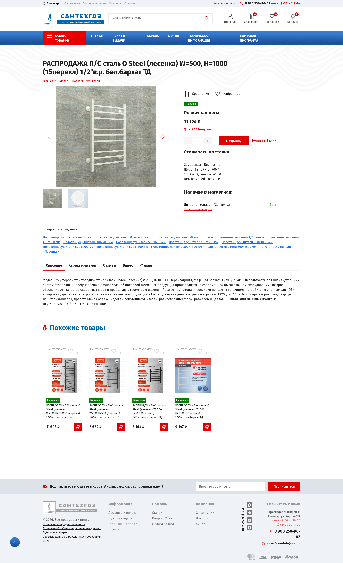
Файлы (146, 265)
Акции (200, 524)
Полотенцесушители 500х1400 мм (122, 247)
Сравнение (200, 94)
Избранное (231, 94)
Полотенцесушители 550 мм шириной (184, 237)
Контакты (115, 3)
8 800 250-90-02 (257, 3)
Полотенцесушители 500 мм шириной (123, 237)
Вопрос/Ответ (163, 518)
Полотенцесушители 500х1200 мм (68, 247)
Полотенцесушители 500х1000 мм (247, 242)
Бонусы (114, 529)
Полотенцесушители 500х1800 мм (230, 247)
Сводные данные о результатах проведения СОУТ (72, 539)
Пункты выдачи (118, 38)
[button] (163, 136)
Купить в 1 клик (264, 140)
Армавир (53, 3)
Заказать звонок (224, 3)
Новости (202, 518)
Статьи (173, 36)
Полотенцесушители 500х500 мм (88, 242)
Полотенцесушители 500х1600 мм (176, 247)
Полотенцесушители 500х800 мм (193, 242)
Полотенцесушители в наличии (67, 237)
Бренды (97, 36)
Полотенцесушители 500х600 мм (141, 242)
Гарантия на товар (122, 524)
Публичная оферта (55, 532)
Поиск (207, 18)
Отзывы (129, 3)
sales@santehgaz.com (283, 543)
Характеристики (82, 265)
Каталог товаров (62, 38)
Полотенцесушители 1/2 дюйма (240, 237)
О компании (72, 3)
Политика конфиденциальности (64, 524)
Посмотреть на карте (198, 209)
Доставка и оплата (94, 3)
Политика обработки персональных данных (72, 528)
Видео (128, 265)
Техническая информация (199, 38)
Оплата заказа (163, 524)
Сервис (153, 36)
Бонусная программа (249, 38)
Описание (54, 265)
